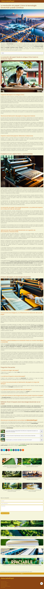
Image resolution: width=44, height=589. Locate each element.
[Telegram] (18, 450)
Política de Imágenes (4, 585)
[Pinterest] (9, 450)
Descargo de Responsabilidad (5, 586)
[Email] (21, 450)
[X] (6, 450)
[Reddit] (23, 450)
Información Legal (3, 581)
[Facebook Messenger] (4, 450)
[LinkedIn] (16, 450)
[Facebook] (2, 450)
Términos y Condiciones (4, 582)
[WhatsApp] (11, 450)
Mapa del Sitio (3, 587)
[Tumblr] (14, 450)
